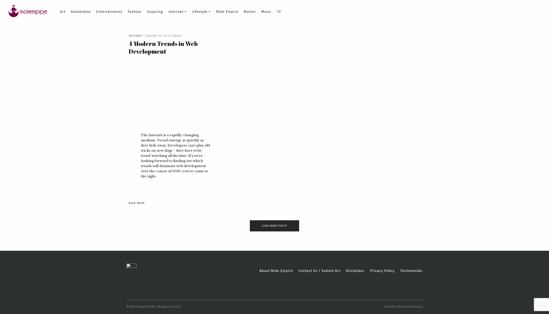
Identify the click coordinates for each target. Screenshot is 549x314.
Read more (137, 203)
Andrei (177, 35)
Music (266, 12)
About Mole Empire (276, 271)
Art (62, 12)
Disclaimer (355, 271)
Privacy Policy (382, 271)
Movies (250, 12)
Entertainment (109, 12)
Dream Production (410, 306)
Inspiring (155, 12)
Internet (175, 12)
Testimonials (411, 271)
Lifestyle (199, 12)
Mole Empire (227, 12)
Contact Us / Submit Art (319, 271)
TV (279, 12)
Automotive (81, 12)
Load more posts (274, 225)
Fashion (134, 12)
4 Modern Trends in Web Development (163, 47)
